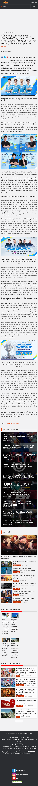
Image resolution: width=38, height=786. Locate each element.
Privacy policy (28, 733)
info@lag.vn (23, 744)
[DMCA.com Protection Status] (17, 782)
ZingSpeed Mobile (10, 423)
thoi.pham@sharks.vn (18, 748)
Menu (4, 6)
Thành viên (34, 2)
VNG (17, 423)
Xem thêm (19, 721)
